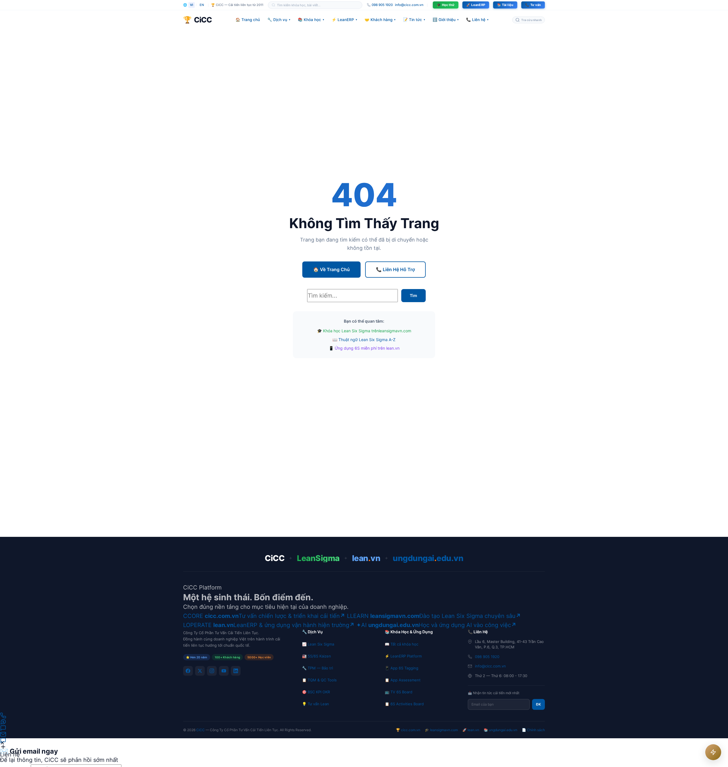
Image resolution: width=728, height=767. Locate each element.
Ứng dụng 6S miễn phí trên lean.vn (367, 348)
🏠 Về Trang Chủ (331, 269)
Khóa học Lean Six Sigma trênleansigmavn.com (367, 330)
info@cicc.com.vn (409, 5)
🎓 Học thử (445, 5)
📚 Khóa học (311, 19)
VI (191, 5)
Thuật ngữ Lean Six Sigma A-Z (367, 339)
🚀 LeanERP (475, 5)
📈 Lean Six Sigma (318, 644)
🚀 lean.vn (470, 730)
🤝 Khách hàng (380, 19)
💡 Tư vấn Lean (315, 704)
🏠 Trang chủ (247, 19)
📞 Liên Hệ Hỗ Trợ (395, 269)
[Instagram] (212, 671)
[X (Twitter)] (200, 671)
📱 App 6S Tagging (401, 668)
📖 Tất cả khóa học (401, 644)
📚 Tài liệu (505, 5)
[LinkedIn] (236, 671)
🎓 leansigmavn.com (441, 730)
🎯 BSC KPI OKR (316, 692)
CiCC (200, 730)
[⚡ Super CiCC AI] (713, 752)
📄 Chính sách (533, 730)
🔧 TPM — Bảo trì (317, 668)
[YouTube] (224, 671)
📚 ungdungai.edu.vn (500, 730)
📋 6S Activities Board (404, 704)
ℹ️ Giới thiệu (446, 19)
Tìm (413, 295)
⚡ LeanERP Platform (403, 656)
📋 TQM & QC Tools (319, 680)
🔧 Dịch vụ (278, 19)
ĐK (538, 704)
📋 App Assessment (403, 680)
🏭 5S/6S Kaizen (316, 656)
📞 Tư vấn (533, 5)
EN (202, 5)
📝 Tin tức (414, 19)
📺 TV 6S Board (398, 692)
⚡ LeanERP (344, 19)
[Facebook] (188, 671)
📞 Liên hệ (477, 19)
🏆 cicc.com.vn (408, 730)
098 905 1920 (487, 656)
